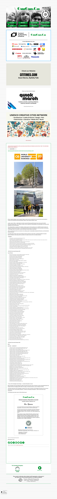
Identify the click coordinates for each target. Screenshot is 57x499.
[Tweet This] (21, 443)
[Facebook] (16, 443)
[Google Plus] (18, 443)
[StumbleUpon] (11, 443)
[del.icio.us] (9, 443)
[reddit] (14, 443)
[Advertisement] (28, 3)
